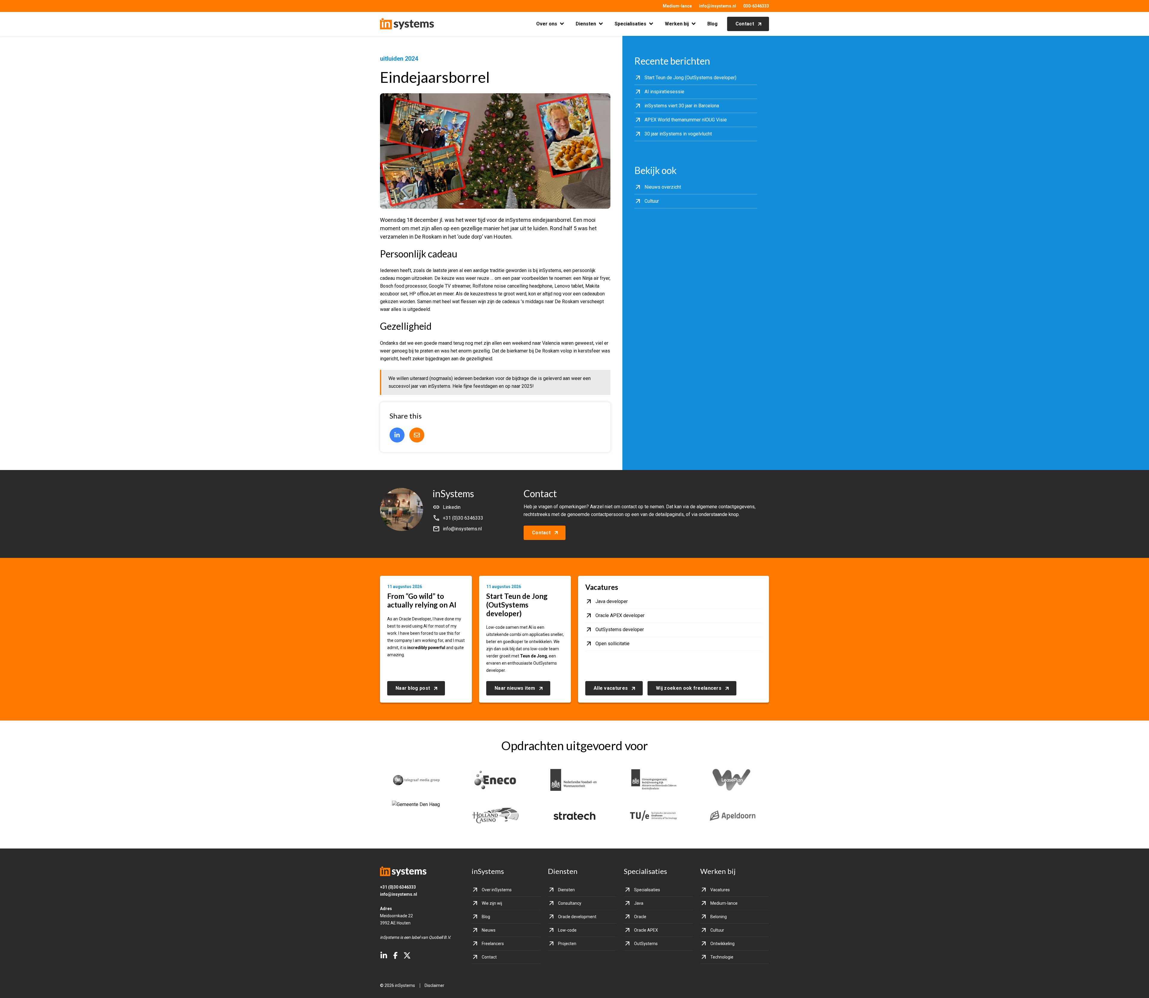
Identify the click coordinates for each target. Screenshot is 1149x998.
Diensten (586, 24)
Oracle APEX (646, 930)
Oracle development (577, 916)
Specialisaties (630, 24)
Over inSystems (497, 889)
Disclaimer (434, 985)
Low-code (567, 930)
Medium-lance (677, 6)
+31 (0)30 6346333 (398, 887)
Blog (712, 24)
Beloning (718, 916)
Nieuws (489, 930)
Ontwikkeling (722, 943)
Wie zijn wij (492, 903)
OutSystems (646, 943)
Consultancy (569, 903)
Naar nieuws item (515, 688)
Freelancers (493, 943)
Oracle (640, 916)
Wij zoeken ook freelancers (688, 688)
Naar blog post (413, 688)
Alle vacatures (611, 688)
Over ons (546, 24)
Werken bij (677, 24)
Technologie (721, 957)
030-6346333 (756, 6)
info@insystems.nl (717, 6)
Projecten (567, 943)
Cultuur (717, 930)
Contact (744, 24)
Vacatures (720, 889)
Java (638, 903)
